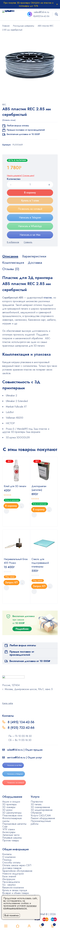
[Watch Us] (3, 695)
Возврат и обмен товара (15, 893)
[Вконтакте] (11, 695)
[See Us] (7, 695)
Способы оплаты (11, 862)
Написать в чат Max (30, 235)
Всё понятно (11, 915)
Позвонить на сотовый (30, 209)
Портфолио (37, 801)
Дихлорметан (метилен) (39, 488)
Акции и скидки (11, 801)
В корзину (30, 192)
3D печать (36, 804)
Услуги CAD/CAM (41, 815)
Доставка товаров (11, 868)
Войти (29, 926)
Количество (13, 179)
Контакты (7, 854)
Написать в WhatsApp (30, 226)
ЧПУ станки (8, 829)
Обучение (36, 812)
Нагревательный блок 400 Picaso (16, 561)
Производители (11, 882)
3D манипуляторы (12, 812)
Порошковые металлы (14, 824)
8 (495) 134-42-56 (21, 722)
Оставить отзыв (9, 120)
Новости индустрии (13, 873)
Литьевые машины (12, 837)
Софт (5, 826)
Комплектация (13, 262)
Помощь (7, 860)
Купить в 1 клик (30, 200)
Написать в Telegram (30, 217)
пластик (48, 297)
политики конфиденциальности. (19, 907)
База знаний (9, 876)
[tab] (10, 256)
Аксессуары (8, 832)
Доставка (35, 262)
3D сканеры (8, 807)
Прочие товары (10, 840)
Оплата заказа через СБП (16, 865)
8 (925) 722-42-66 (21, 727)
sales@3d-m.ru (41, 12)
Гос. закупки (9, 885)
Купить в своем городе (14, 890)
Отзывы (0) (10, 269)
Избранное (42, 924)
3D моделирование (41, 810)
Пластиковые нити (12, 815)
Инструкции (8, 879)
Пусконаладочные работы (41, 822)
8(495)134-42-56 (41, 16)
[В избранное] (13, 242)
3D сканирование (40, 807)
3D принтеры (9, 804)
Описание (10, 256)
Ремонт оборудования (43, 818)
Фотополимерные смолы (12, 819)
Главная (6, 25)
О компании (9, 857)
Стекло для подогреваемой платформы (40, 562)
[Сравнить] (28, 242)
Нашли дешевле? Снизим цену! (20, 175)
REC (4, 104)
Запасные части (10, 835)
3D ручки (7, 810)
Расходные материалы (23, 25)
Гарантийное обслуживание (17, 871)
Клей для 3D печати (15, 486)
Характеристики (34, 256)
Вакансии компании (13, 887)
